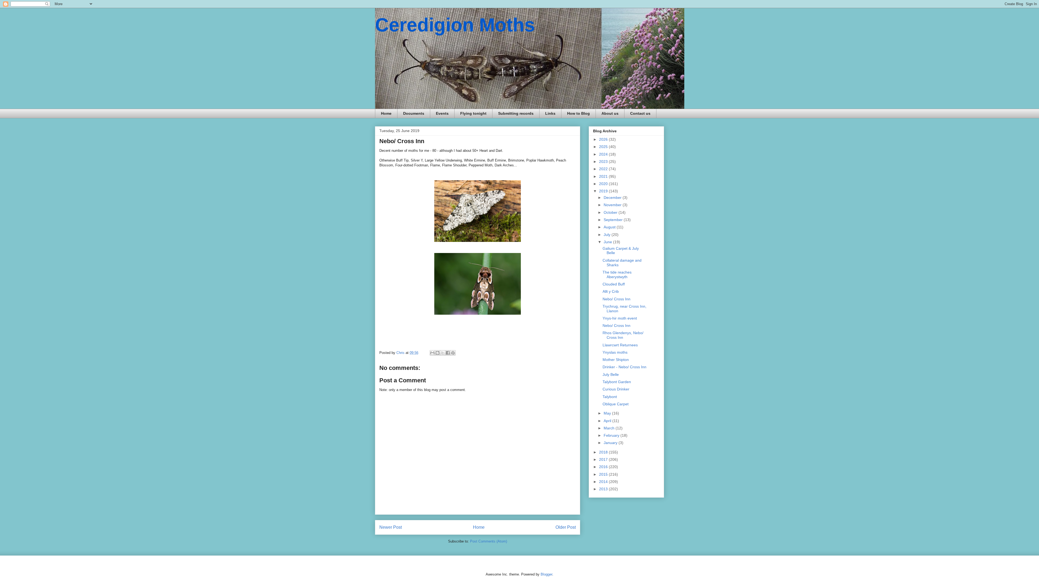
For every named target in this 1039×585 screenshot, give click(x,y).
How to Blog (578, 113)
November (613, 205)
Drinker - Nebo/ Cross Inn (624, 367)
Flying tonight (473, 113)
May (608, 413)
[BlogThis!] (437, 353)
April (608, 421)
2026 (604, 139)
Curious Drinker (616, 389)
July (607, 234)
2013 (604, 489)
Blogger (546, 574)
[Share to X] (442, 353)
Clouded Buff (614, 284)
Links (550, 113)
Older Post (565, 527)
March (610, 428)
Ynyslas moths (615, 352)
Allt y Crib (611, 291)
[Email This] (432, 353)
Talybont (610, 397)
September (614, 220)
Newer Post (390, 527)
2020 (604, 184)
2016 (604, 467)
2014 (604, 481)
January (611, 443)
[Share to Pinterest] (453, 353)
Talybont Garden (617, 382)
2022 (604, 169)
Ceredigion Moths (455, 24)
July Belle (611, 374)
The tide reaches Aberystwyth (617, 274)
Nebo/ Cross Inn (616, 299)
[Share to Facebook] (448, 353)
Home (386, 113)
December (613, 197)
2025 (604, 146)
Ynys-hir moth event (620, 318)
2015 (604, 474)
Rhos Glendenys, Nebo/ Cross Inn (623, 335)
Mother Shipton (616, 359)
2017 (604, 459)
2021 (604, 176)
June (608, 242)
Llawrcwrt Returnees (620, 345)
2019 (604, 191)
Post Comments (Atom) (488, 541)
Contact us (640, 113)
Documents (413, 113)
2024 (604, 154)
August (610, 227)
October (611, 212)
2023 (604, 161)
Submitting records (516, 113)
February (612, 435)
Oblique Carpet (616, 404)
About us (610, 113)
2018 (604, 452)
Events (442, 113)
